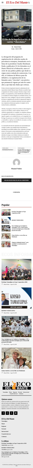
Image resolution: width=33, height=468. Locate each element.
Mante (16, 36)
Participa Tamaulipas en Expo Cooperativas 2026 (14, 282)
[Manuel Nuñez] (16, 162)
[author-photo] (3, 284)
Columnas (4, 449)
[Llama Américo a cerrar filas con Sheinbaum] (6, 236)
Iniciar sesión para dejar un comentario (16, 180)
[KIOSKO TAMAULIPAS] (6, 220)
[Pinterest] (18, 196)
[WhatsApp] (21, 196)
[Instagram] (7, 413)
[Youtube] (15, 413)
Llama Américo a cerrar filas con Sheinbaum (13, 370)
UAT (2, 456)
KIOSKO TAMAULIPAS (17, 220)
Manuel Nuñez (17, 47)
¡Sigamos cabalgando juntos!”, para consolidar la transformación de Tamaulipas (20, 244)
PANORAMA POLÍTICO (7, 149)
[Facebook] (11, 196)
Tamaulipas (4, 445)
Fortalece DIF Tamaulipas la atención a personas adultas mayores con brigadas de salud (24, 151)
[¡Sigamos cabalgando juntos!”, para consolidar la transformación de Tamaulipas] (6, 244)
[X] (14, 196)
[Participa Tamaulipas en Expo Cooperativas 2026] (6, 212)
